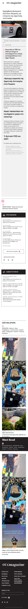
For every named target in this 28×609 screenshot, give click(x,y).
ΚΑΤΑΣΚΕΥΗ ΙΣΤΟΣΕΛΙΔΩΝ (11, 607)
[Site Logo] (14, 3)
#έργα (16, 328)
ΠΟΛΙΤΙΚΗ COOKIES (20, 576)
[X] (9, 260)
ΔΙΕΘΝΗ (4, 578)
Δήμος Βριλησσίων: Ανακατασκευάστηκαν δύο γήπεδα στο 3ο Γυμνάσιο (12, 300)
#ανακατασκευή (14, 330)
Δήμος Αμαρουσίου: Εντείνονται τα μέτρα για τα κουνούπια (12, 221)
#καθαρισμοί (9, 331)
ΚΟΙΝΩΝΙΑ (6, 40)
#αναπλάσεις (5, 447)
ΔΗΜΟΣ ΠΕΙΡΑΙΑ (7, 206)
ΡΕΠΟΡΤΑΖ (4, 548)
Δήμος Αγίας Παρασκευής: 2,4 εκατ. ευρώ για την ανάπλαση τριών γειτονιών (13, 552)
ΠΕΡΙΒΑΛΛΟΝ (10, 276)
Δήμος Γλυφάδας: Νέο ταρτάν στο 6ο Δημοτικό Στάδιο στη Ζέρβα (12, 227)
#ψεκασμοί (5, 333)
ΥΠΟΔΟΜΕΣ (20, 283)
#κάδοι (4, 331)
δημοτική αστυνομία (18, 206)
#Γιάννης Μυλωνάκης (7, 445)
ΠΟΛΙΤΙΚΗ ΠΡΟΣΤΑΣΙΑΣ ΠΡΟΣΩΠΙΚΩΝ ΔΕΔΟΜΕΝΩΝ (18, 581)
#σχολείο (16, 331)
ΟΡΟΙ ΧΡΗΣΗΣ (18, 574)
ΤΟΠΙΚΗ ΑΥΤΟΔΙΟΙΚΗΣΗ (14, 40)
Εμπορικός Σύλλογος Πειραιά (10, 208)
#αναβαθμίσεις (6, 330)
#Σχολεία (11, 328)
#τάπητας (21, 331)
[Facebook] (5, 260)
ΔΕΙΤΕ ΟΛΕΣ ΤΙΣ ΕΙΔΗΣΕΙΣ (12, 251)
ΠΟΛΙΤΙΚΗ (4, 576)
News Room (8, 44)
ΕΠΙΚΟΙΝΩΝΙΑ (18, 571)
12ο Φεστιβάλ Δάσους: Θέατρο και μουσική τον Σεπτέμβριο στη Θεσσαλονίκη (12, 241)
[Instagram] (13, 260)
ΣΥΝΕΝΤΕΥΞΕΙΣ (6, 585)
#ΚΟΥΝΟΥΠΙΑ (5, 328)
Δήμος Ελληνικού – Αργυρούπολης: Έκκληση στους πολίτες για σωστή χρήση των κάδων (12, 234)
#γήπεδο (21, 330)
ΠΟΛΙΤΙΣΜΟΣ (5, 583)
